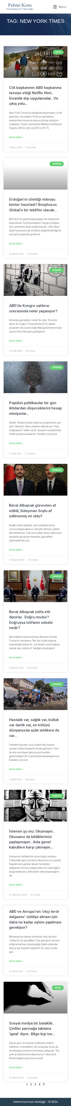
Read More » (16, 137)
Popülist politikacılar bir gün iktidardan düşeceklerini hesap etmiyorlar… (35, 408)
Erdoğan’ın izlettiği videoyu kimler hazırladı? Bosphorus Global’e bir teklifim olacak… (33, 204)
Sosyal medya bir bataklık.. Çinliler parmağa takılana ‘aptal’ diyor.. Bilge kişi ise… (32, 1028)
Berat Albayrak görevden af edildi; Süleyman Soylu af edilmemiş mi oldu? (32, 510)
